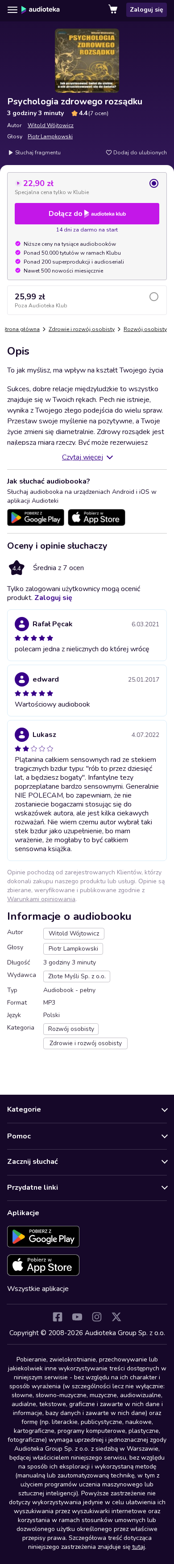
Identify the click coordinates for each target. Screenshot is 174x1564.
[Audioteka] (40, 10)
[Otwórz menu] (12, 9)
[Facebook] (57, 1317)
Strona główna (21, 329)
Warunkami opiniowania (41, 899)
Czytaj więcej (82, 457)
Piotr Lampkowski (50, 136)
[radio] (87, 187)
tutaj (138, 1547)
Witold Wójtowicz (51, 125)
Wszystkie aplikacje (38, 1289)
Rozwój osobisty (145, 329)
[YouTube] (77, 1317)
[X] (116, 1317)
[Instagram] (96, 1317)
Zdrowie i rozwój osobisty (82, 329)
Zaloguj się (146, 9)
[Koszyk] (113, 9)
